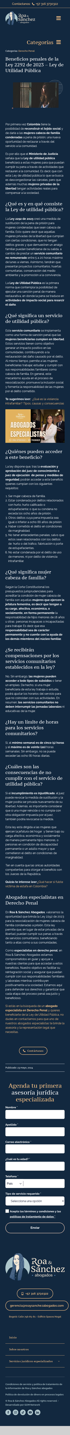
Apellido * (11, 1124)
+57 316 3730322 (47, 4)
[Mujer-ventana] (35, 1254)
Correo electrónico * (18, 1142)
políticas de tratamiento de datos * (32, 1216)
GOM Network (32, 1404)
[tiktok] (23, 1412)
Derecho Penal (26, 51)
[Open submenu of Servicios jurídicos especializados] (59, 1361)
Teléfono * (11, 1176)
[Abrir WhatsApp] (61, 1425)
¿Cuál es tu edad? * (17, 1159)
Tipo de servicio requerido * (23, 1193)
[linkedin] (37, 1412)
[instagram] (15, 1412)
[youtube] (30, 1412)
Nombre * (11, 1107)
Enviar (35, 1227)
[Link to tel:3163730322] (33, 4)
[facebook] (8, 1412)
